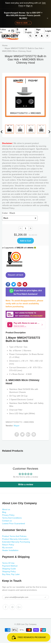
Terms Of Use (8, 563)
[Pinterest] (12, 607)
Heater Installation (10, 550)
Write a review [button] (25, 484)
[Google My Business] (12, 30)
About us (6, 509)
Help (18, 32)
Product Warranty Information (15, 539)
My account (7, 547)
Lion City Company (29, 624)
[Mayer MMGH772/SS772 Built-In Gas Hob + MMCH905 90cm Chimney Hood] (25, 97)
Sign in (29, 6)
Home (5, 45)
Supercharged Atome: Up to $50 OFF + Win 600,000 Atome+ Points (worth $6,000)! (23, 15)
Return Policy (8, 545)
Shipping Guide (9, 569)
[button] (25, 324)
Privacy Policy (8, 515)
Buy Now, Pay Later (11, 574)
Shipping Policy (9, 571)
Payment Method (9, 566)
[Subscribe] (45, 597)
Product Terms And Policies (14, 536)
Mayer (16, 425)
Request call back (15, 275)
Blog (4, 512)
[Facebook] (9, 30)
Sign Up (38, 30)
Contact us (7, 521)
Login (48, 31)
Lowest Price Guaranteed (13, 523)
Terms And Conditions (12, 518)
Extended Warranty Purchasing (16, 542)
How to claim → (23, 23)
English (28, 32)
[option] (25, 97)
